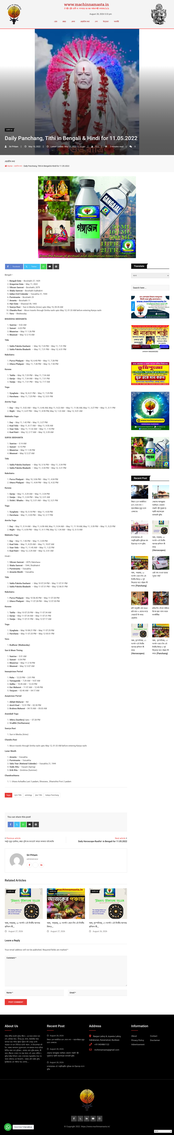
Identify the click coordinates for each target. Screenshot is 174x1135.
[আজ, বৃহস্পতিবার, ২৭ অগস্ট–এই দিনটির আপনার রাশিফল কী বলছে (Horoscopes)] (139, 630)
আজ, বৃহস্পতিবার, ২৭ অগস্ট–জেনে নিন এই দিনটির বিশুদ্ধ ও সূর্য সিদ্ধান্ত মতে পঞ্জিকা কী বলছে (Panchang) (160, 647)
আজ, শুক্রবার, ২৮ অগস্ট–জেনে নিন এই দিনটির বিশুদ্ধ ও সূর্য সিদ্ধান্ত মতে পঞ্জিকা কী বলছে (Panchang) (139, 579)
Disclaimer (155, 1040)
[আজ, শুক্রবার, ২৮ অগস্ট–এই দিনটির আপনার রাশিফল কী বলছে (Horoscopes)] (160, 527)
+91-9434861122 (101, 1044)
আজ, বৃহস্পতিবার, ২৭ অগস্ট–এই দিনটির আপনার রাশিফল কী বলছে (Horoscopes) (138, 647)
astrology (28, 795)
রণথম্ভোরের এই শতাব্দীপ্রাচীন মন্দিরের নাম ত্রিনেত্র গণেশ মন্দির (139, 540)
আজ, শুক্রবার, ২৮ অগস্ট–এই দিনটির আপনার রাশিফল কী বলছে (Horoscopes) (159, 544)
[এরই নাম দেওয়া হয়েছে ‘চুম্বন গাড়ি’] (160, 563)
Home (9, 166)
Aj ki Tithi (17, 795)
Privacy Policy (137, 1040)
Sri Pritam (32, 855)
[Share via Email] (50, 266)
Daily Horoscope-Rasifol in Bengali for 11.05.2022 (102, 841)
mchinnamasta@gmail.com (106, 1050)
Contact (153, 1036)
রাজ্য (64, 21)
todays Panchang (52, 795)
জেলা (73, 21)
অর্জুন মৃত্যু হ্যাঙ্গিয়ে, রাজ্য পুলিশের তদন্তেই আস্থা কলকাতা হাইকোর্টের (29, 841)
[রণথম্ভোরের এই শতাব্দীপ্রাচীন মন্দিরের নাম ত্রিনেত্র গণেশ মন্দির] (139, 527)
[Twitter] (17, 824)
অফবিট (116, 21)
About (134, 1036)
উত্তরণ (105, 21)
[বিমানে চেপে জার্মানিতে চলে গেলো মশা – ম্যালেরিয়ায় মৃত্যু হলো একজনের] (139, 492)
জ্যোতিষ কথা (84, 21)
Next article (120, 838)
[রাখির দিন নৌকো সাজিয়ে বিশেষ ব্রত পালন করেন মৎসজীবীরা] (160, 598)
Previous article (13, 838)
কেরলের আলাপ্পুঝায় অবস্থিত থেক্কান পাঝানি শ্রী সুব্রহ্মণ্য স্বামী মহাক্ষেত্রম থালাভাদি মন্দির (159, 508)
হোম (55, 21)
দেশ (96, 21)
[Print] (56, 266)
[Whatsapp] (43, 266)
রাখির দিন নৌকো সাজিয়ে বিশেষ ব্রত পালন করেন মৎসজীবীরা (160, 611)
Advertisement (138, 1044)
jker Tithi (38, 795)
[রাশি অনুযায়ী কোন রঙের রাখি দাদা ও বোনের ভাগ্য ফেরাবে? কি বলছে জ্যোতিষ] (139, 598)
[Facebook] (11, 824)
